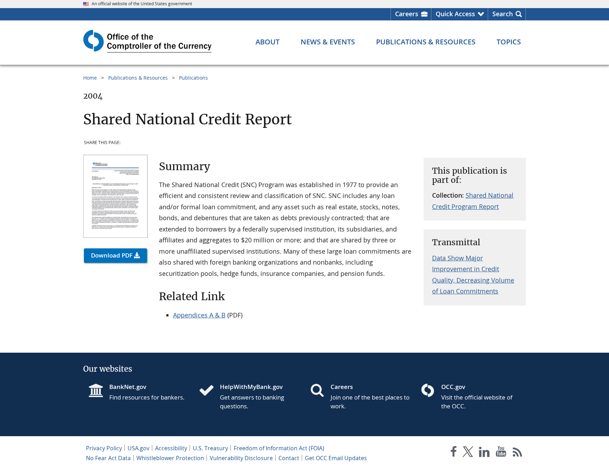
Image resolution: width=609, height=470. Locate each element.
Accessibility (171, 448)
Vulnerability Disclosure (241, 458)
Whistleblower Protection (170, 458)
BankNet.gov (127, 387)
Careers (406, 14)
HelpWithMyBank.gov (251, 387)
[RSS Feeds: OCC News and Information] (517, 453)
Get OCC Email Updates (336, 458)
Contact (288, 458)
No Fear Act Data (108, 458)
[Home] (209, 391)
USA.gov (138, 448)
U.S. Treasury (210, 448)
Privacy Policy (104, 448)
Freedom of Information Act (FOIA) (279, 448)
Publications (193, 77)
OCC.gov (453, 387)
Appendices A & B (199, 315)
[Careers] (320, 391)
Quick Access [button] (455, 14)
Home (90, 77)
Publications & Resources (138, 77)
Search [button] (502, 14)
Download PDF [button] (112, 255)
